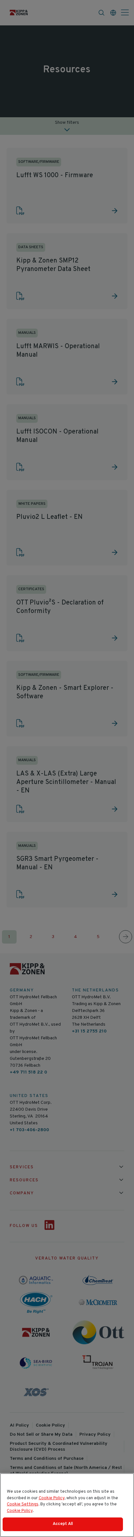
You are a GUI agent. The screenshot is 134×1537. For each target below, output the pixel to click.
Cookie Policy (51, 1498)
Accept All (63, 1524)
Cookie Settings (22, 1504)
